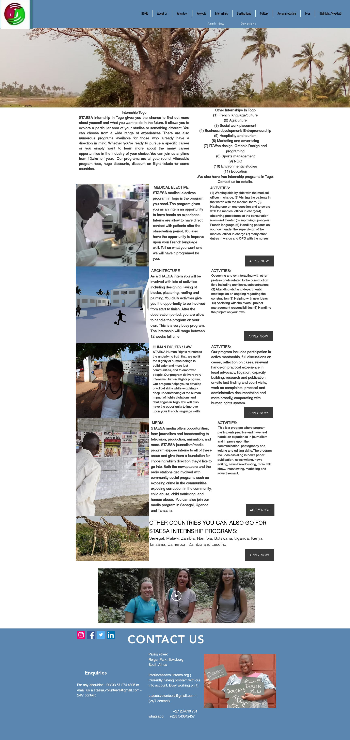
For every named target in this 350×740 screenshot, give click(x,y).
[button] (182, 13)
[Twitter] (101, 635)
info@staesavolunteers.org (169, 675)
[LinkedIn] (111, 635)
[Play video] (176, 596)
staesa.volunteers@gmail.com (116, 690)
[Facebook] (91, 635)
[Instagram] (81, 635)
